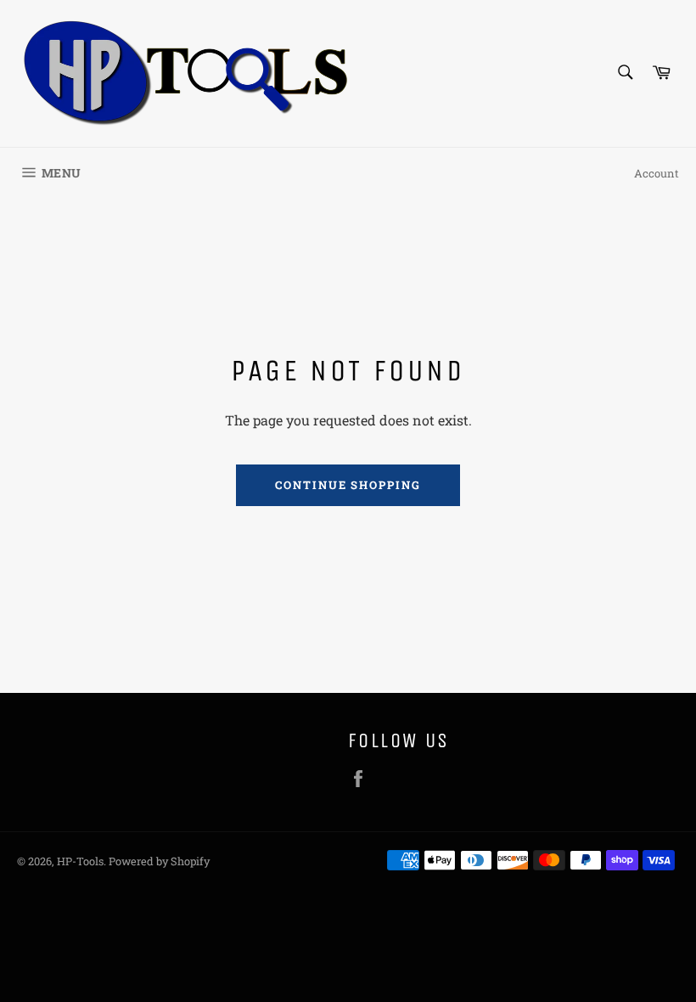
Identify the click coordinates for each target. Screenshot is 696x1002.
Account (656, 173)
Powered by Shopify (159, 861)
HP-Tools (80, 861)
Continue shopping (348, 485)
